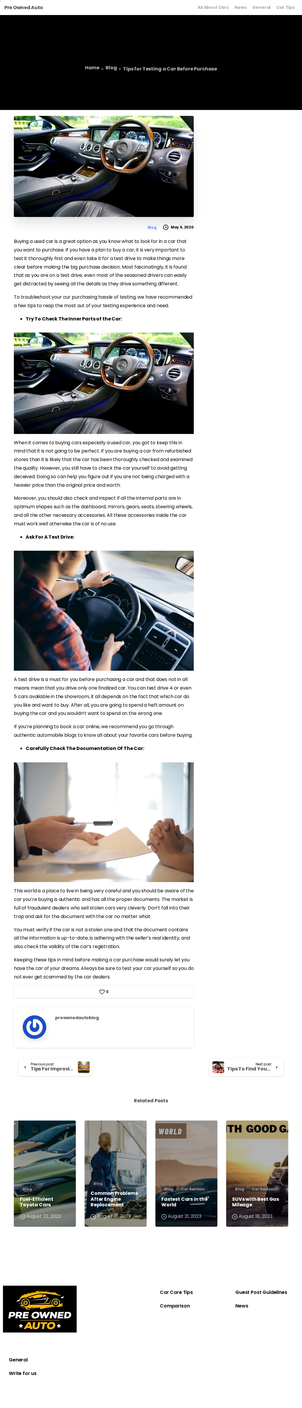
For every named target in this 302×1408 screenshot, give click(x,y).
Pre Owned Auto (23, 7)
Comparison (175, 1305)
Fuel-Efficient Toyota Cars (36, 1202)
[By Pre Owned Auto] (23, 1130)
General (18, 1359)
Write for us (23, 1373)
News (241, 1305)
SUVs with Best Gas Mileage (255, 1202)
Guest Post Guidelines (261, 1292)
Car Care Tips (176, 1292)
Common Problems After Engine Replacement (114, 1199)
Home (92, 68)
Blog (111, 68)
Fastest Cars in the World (184, 1202)
